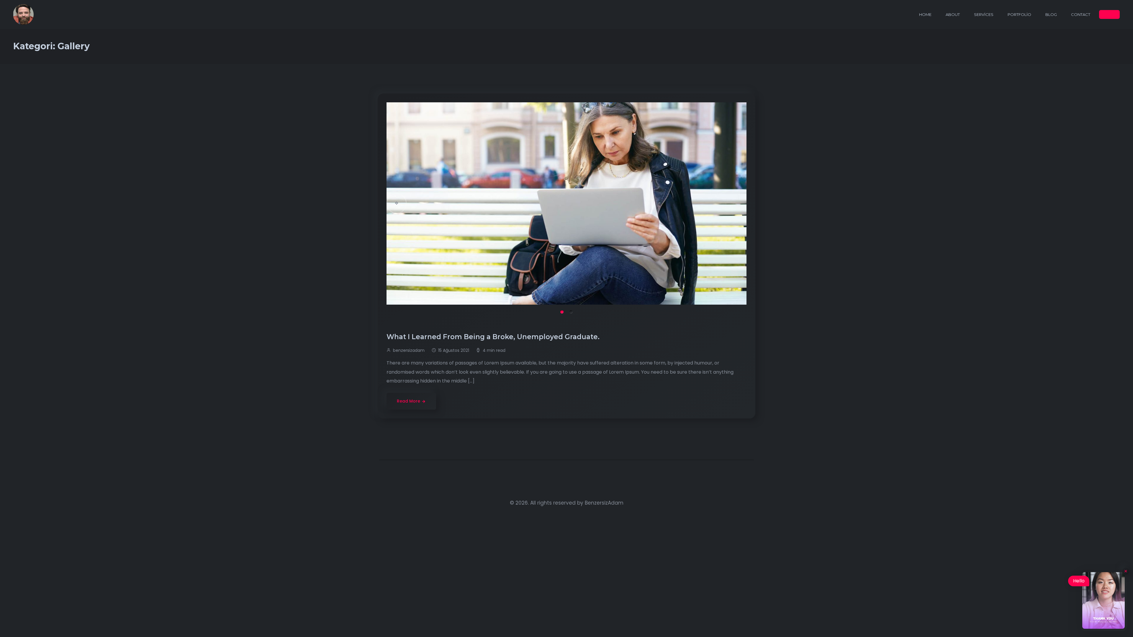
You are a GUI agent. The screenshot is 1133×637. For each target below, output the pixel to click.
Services (983, 14)
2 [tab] (571, 311)
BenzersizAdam (604, 502)
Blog (1051, 14)
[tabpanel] (566, 203)
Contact (1080, 14)
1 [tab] (562, 311)
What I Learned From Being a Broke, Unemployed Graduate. (494, 337)
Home (925, 14)
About (953, 14)
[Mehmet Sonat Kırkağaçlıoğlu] (23, 14)
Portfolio (1019, 14)
